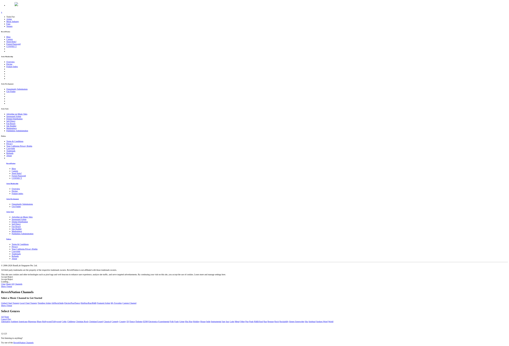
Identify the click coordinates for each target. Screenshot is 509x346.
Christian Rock (82, 321)
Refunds (9, 153)
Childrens (71, 321)
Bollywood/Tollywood (51, 321)
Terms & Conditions (14, 141)
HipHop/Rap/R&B (88, 303)
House (203, 321)
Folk (172, 321)
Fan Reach (10, 123)
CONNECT (11, 46)
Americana (23, 321)
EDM (145, 321)
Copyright (10, 148)
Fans (8, 24)
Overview (10, 62)
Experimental (163, 321)
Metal (237, 321)
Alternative (5, 321)
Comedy (115, 321)
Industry (12, 21)
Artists (9, 19)
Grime (182, 321)
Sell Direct (10, 121)
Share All (10, 284)
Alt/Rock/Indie (57, 303)
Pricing (9, 64)
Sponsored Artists (13, 116)
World (330, 321)
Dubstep (138, 321)
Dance (132, 321)
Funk (176, 321)
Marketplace (11, 128)
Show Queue (6, 286)
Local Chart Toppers (28, 303)
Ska (306, 321)
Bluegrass (32, 321)
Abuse (9, 156)
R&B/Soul (258, 321)
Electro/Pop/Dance (72, 303)
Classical (107, 321)
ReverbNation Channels (23, 342)
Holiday (196, 321)
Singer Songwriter (296, 321)
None (6, 317)
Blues (39, 321)
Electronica (153, 321)
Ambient (14, 321)
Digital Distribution (14, 119)
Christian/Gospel (96, 321)
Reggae (270, 321)
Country (122, 321)
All (2, 317)
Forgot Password (13, 44)
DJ (128, 321)
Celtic (64, 321)
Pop (247, 321)
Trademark (10, 151)
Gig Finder (11, 91)
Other (242, 321)
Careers (9, 39)
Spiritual (312, 321)
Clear (3, 284)
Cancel (4, 319)
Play (9, 319)
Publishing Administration (17, 131)
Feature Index (12, 66)
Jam (223, 321)
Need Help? (11, 42)
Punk (251, 321)
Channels (18, 284)
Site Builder (11, 126)
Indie (208, 321)
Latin (232, 321)
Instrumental (216, 321)
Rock (276, 321)
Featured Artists (103, 303)
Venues (9, 26)
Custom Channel (129, 303)
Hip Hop (188, 321)
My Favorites (116, 303)
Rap (265, 321)
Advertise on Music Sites (16, 114)
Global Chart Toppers (10, 303)
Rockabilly (284, 321)
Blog (8, 37)
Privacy (9, 144)
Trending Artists (44, 303)
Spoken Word (322, 321)
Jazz (227, 321)
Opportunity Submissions (17, 89)
